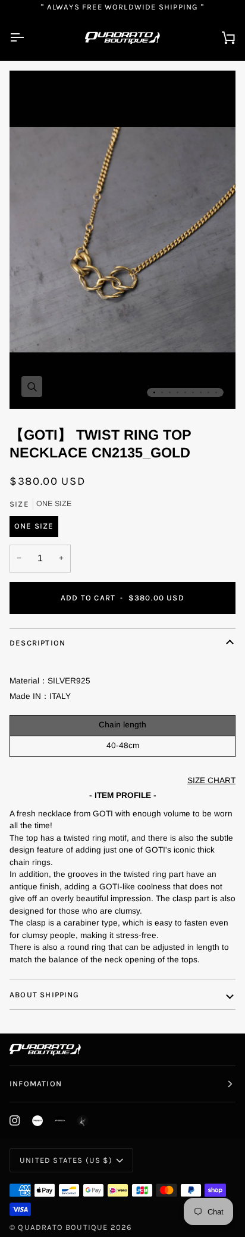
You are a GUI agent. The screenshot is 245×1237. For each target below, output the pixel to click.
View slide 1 (154, 392)
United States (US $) (66, 1160)
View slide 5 (185, 392)
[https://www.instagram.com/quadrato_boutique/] (37, 1120)
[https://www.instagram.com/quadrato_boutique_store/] (60, 1120)
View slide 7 (201, 392)
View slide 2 (162, 392)
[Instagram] (15, 1120)
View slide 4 (177, 392)
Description (37, 642)
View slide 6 (193, 392)
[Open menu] (27, 38)
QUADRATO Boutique (63, 1227)
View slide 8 (208, 392)
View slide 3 (170, 392)
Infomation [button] (36, 1083)
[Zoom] (31, 386)
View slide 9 (216, 392)
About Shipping (45, 994)
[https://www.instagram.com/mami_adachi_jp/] (82, 1120)
